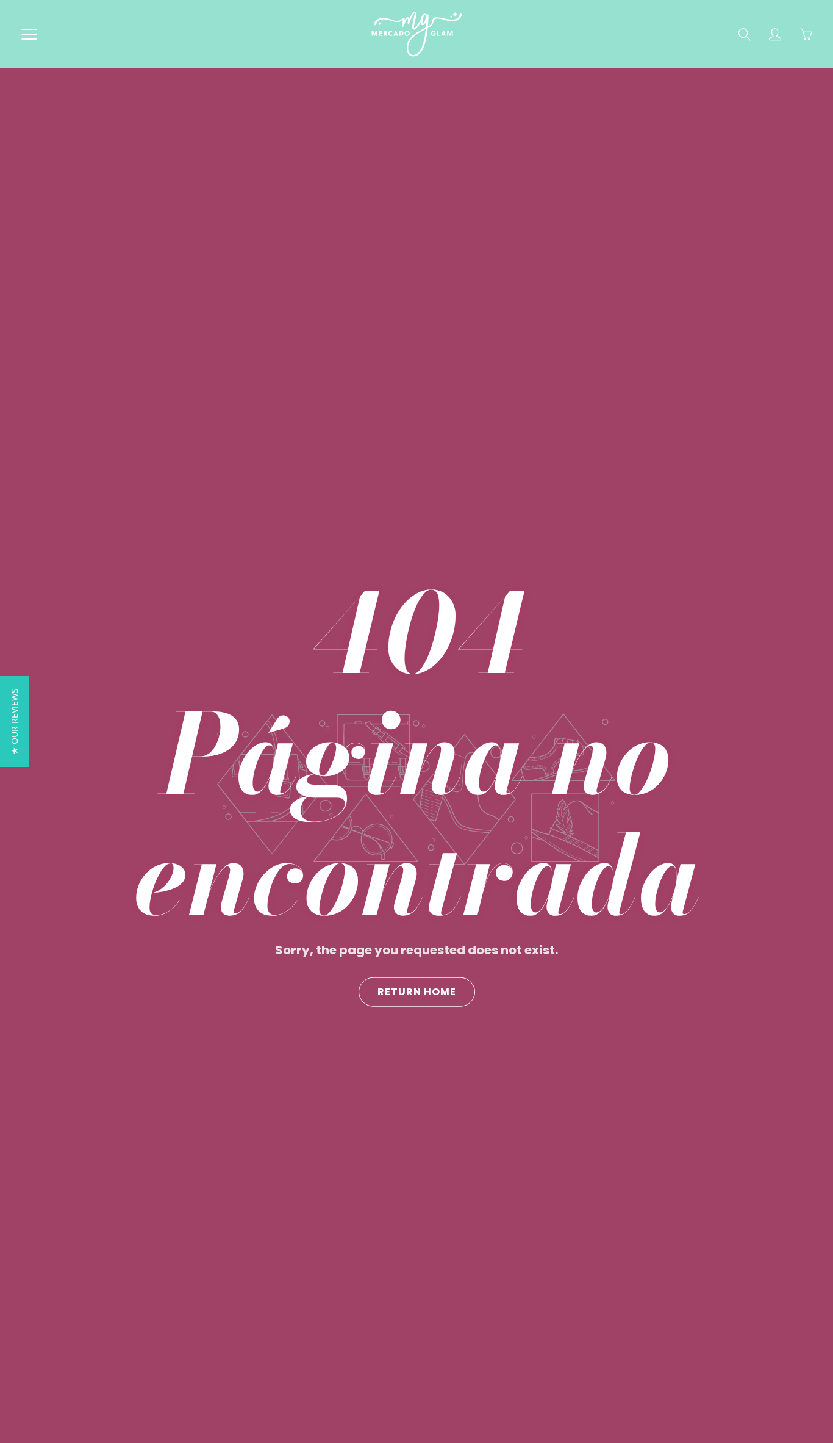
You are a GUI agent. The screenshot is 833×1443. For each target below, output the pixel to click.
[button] (14, 721)
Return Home (416, 991)
